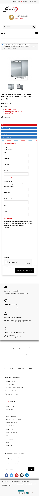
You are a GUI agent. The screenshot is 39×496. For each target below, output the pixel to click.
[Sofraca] (19, 9)
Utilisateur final (27, 184)
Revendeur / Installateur (12, 184)
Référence (4, 103)
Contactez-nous (16, 1)
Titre (5, 147)
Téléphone (7, 171)
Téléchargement (7, 137)
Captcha (7, 257)
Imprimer (7, 117)
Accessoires (5, 134)
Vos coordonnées (10, 144)
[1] (31, 469)
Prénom (7, 158)
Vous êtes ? (8, 182)
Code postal (8, 199)
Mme (11, 150)
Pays (5, 211)
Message (6, 227)
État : (2, 106)
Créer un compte (33, 1)
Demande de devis (8, 125)
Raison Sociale (9, 186)
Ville (5, 205)
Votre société (8, 178)
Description (5, 131)
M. (6, 150)
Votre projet (8, 218)
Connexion (24, 1)
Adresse (7, 193)
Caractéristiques (7, 128)
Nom (6, 152)
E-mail (6, 164)
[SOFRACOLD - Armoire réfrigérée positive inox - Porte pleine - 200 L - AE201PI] (11, 87)
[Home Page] (2, 44)
